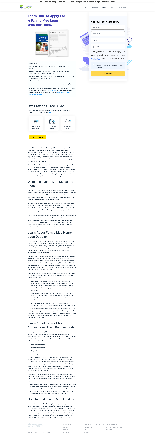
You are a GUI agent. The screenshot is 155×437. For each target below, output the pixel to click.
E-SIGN (85, 429)
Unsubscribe (65, 429)
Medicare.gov (52, 90)
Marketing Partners (60, 81)
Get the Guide (38, 137)
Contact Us (122, 7)
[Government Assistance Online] (35, 426)
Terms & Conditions (66, 424)
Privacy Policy (65, 427)
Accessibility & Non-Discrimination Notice (94, 424)
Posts (112, 7)
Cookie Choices (65, 432)
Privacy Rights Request (111, 424)
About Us (95, 7)
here (113, 2)
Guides (104, 7)
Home (85, 7)
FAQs (131, 7)
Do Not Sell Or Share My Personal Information (114, 428)
